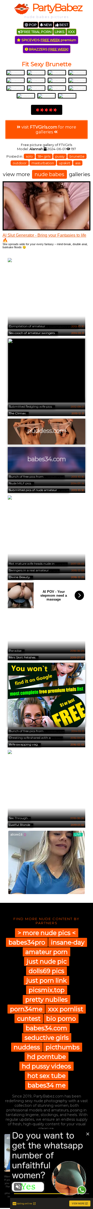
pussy (60, 156)
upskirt (64, 163)
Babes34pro (27, 942)
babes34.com (46, 1028)
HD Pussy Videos (46, 1066)
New (47, 25)
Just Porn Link (46, 980)
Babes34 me (47, 1085)
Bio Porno (61, 1018)
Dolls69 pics (46, 971)
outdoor (20, 163)
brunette (76, 156)
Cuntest (29, 1018)
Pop (32, 25)
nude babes (49, 174)
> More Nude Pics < (47, 933)
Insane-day (67, 942)
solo (29, 156)
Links (60, 32)
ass (77, 163)
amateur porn (46, 952)
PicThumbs (63, 1047)
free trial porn (36, 32)
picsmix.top (47, 990)
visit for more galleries (48, 129)
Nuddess (27, 1047)
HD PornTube (46, 1056)
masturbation (43, 163)
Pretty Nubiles (46, 999)
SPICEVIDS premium (48, 40)
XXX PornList (65, 1009)
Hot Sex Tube (46, 1075)
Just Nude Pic (47, 961)
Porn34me (26, 1009)
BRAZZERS (48, 49)
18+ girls (44, 156)
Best (63, 25)
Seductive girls (47, 1037)
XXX (71, 32)
